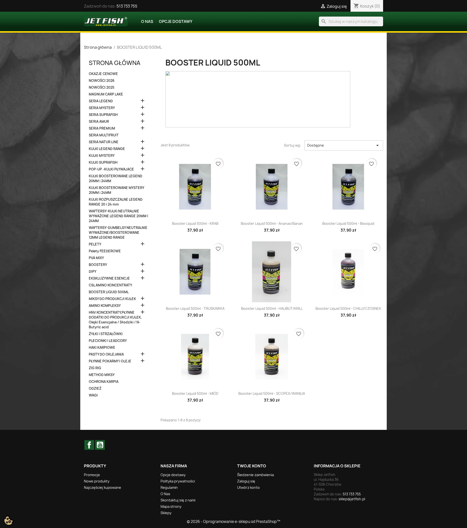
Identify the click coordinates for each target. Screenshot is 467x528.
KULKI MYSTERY (102, 155)
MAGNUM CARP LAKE (106, 94)
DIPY (92, 271)
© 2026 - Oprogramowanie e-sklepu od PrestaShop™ (233, 521)
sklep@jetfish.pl (352, 499)
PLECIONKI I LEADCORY (108, 341)
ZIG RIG (95, 368)
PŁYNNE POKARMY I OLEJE (110, 361)
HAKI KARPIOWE (102, 347)
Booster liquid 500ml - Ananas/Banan (272, 223)
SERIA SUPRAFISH (103, 115)
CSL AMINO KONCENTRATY (110, 285)
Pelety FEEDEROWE (105, 251)
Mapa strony (171, 506)
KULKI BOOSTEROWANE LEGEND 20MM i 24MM (115, 178)
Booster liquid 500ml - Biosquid (348, 223)
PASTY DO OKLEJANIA (106, 354)
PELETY (95, 244)
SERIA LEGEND (101, 101)
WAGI (93, 395)
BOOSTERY (98, 265)
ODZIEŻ (95, 388)
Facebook (89, 445)
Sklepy (166, 512)
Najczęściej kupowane (102, 487)
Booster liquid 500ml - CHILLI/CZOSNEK (348, 308)
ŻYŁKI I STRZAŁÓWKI (106, 334)
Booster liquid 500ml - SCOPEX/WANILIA (271, 393)
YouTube (100, 445)
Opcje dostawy (175, 21)
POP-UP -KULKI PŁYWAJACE (111, 169)
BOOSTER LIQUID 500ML (109, 292)
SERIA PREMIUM (102, 128)
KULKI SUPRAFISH (103, 162)
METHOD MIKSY (102, 375)
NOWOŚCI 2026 (102, 80)
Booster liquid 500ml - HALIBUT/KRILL (272, 308)
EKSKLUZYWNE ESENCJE (109, 278)
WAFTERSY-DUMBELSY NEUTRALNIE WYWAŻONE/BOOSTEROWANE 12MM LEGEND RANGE (118, 233)
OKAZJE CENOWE (103, 74)
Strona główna (114, 63)
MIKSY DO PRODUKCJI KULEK (112, 299)
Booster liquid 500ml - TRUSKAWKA (195, 308)
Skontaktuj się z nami (178, 500)
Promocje (92, 474)
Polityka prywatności (178, 481)
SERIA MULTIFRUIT (104, 135)
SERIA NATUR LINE (103, 142)
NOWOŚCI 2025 (101, 87)
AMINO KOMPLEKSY (105, 305)
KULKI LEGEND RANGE (107, 149)
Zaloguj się (246, 481)
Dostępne (343, 145)
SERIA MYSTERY (102, 108)
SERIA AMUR (99, 121)
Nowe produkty (96, 481)
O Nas (147, 21)
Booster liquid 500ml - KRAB (195, 223)
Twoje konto (251, 466)
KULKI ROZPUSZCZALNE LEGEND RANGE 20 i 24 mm (116, 202)
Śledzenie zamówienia (255, 474)
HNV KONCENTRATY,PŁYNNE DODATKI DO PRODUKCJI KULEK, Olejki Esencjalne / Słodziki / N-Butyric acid (115, 319)
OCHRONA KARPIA (103, 381)
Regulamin (169, 487)
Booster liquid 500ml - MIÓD (195, 393)
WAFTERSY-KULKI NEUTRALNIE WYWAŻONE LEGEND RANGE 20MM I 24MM (118, 216)
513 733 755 (127, 6)
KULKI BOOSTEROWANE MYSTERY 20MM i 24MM (116, 190)
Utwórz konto (248, 487)
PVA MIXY (96, 258)
